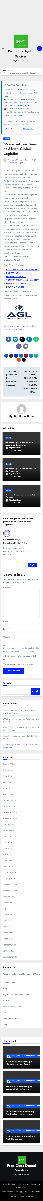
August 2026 (9, 764)
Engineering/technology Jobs (16, 995)
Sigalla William (16, 160)
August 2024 (9, 909)
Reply (32, 565)
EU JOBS (7, 1001)
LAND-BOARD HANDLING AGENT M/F (22, 270)
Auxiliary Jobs (9, 983)
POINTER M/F (12, 273)
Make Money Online (11, 1019)
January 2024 (9, 951)
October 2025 (9, 824)
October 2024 (9, 897)
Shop (5, 1025)
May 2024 (7, 927)
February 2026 (9, 800)
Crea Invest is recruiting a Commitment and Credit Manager (19, 1064)
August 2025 (8, 836)
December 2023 (10, 957)
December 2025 (10, 812)
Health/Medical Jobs (12, 1007)
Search (7, 683)
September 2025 (10, 830)
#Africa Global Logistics (15, 163)
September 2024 (10, 903)
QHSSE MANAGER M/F (16, 283)
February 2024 (9, 945)
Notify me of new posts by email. (19, 664)
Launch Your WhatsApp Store (14, 1192)
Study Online (35, 1192)
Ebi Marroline (9, 540)
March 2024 (8, 939)
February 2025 (9, 873)
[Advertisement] (21, 17)
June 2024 (8, 921)
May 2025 (7, 854)
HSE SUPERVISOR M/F (16, 287)
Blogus (34, 1184)
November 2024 (10, 891)
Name (6, 621)
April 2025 (7, 860)
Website (6, 637)
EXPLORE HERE (16, 115)
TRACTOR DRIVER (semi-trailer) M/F (22, 280)
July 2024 (7, 915)
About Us (13, 1197)
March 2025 (8, 867)
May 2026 (7, 782)
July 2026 (7, 770)
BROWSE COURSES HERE (20, 106)
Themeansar (21, 1187)
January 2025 (9, 879)
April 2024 (7, 933)
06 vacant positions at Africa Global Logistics (20, 149)
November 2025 (10, 818)
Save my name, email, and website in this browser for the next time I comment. (21, 649)
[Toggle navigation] (3, 48)
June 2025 (7, 848)
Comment (8, 587)
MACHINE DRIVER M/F (16, 277)
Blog (5, 989)
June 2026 (8, 776)
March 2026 (8, 794)
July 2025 (7, 842)
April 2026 (7, 788)
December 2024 (10, 885)
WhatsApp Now (28, 129)
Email (6, 629)
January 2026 (9, 806)
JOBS (6, 139)
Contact (29, 1197)
